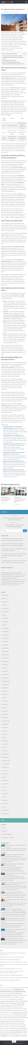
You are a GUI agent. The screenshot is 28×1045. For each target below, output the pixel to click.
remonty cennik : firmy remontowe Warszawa (13, 1025)
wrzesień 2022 (5, 684)
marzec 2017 (5, 803)
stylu (10, 227)
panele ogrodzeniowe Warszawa (7, 1016)
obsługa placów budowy (20, 1014)
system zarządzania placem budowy (14, 1028)
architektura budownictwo (6, 989)
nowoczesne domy (10, 1014)
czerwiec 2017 (5, 793)
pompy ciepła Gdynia (3, 1019)
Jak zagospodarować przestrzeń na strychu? (13, 443)
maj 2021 (4, 737)
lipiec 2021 (4, 731)
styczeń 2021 (5, 750)
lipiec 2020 (4, 770)
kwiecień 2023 (5, 661)
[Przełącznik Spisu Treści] (23, 54)
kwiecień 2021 (5, 740)
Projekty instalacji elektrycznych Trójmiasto (12, 1023)
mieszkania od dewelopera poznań (12, 1012)
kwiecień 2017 (5, 800)
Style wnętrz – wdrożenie (8, 837)
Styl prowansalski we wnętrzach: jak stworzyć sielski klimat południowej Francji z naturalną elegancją (13, 920)
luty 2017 (4, 807)
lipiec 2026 (4, 598)
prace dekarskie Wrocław (11, 1019)
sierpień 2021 (5, 727)
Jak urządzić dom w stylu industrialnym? (12, 435)
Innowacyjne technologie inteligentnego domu (10, 959)
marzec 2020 (5, 783)
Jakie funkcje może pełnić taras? (9, 60)
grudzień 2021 (5, 714)
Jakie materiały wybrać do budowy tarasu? (12, 62)
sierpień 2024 (5, 635)
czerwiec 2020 (5, 774)
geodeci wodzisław (9, 1003)
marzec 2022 (5, 704)
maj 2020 (4, 777)
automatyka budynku (5, 993)
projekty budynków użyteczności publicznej (12, 1021)
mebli (16, 96)
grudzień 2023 (5, 648)
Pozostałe (4, 831)
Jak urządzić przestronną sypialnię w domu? (10, 980)
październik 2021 (6, 721)
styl (15, 347)
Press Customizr (20, 1043)
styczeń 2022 (5, 711)
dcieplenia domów (14, 999)
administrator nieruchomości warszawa (6, 987)
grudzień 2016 (5, 813)
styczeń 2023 (5, 671)
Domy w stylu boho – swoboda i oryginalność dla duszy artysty (14, 977)
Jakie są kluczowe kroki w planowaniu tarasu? (12, 55)
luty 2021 (4, 747)
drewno (17, 104)
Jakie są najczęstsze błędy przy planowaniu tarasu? (13, 63)
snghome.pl (6, 12)
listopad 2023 (5, 651)
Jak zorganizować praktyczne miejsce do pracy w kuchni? (6, 499)
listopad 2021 (5, 717)
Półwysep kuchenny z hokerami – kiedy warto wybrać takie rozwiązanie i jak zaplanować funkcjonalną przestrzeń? (13, 555)
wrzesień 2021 (5, 724)
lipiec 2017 (4, 790)
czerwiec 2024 (5, 638)
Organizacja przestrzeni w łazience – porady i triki (11, 968)
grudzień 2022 (5, 674)
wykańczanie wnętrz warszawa (22, 1034)
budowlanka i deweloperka (13, 997)
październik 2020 (6, 760)
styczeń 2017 (5, 810)
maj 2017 (4, 797)
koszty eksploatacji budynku (10, 1010)
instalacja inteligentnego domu (7, 1005)
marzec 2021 (5, 744)
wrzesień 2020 (5, 764)
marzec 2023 (5, 664)
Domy (2, 5)
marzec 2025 (5, 621)
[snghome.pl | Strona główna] (9, 2)
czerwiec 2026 (5, 601)
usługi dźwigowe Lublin (19, 1032)
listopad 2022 (5, 678)
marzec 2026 (5, 611)
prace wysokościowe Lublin (19, 1019)
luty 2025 (4, 625)
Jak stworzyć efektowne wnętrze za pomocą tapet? (11, 975)
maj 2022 (4, 697)
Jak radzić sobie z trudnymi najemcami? (13, 892)
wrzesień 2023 (5, 654)
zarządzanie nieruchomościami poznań (13, 1036)
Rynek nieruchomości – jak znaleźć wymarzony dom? (12, 957)
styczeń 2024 (5, 645)
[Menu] (26, 2)
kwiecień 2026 (5, 608)
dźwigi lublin (12, 1001)
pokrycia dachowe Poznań (20, 1017)
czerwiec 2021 (5, 734)
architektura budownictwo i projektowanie (12, 990)
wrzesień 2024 (5, 631)
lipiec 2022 (4, 691)
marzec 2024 (5, 641)
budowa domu (12, 995)
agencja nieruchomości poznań (20, 987)
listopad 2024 (5, 628)
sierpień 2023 (5, 658)
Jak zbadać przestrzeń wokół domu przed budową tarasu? (13, 58)
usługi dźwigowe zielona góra (8, 1034)
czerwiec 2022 (5, 694)
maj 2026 (4, 605)
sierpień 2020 (5, 767)
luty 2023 (4, 668)
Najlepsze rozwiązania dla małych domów (14, 938)
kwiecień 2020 (5, 780)
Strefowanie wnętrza (7, 834)
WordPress (10, 1043)
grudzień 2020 (5, 754)
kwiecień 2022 (5, 701)
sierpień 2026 (5, 595)
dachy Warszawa (7, 999)
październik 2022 (6, 681)
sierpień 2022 (5, 688)
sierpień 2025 (5, 618)
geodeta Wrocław (20, 1003)
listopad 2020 (5, 757)
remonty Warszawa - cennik (7, 1026)
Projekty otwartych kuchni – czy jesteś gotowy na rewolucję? (13, 962)
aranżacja (22, 281)
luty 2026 (4, 615)
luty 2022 (4, 707)
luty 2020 (4, 787)
